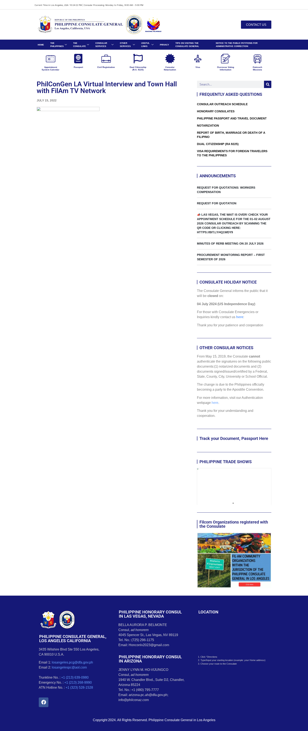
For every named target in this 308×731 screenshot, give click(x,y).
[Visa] (197, 58)
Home (41, 45)
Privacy (164, 45)
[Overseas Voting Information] (225, 58)
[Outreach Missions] (257, 58)
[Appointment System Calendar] (50, 58)
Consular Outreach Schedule (222, 104)
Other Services (125, 44)
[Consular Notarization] (170, 58)
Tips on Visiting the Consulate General (187, 44)
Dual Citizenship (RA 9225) (218, 144)
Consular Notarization (170, 68)
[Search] (267, 84)
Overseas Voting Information (225, 68)
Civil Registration (106, 67)
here (239, 317)
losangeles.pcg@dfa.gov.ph (72, 662)
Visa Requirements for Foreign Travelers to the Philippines (232, 153)
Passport (78, 67)
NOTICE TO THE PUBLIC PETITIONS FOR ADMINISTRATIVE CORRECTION (237, 44)
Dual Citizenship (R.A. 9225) (138, 68)
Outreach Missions (257, 68)
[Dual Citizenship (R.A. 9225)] (138, 58)
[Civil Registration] (106, 58)
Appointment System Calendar (50, 68)
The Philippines (57, 44)
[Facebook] (43, 702)
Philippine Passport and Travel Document (232, 118)
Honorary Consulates (215, 111)
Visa (197, 67)
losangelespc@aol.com (69, 667)
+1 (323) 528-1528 (79, 687)
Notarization (208, 125)
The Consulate (79, 44)
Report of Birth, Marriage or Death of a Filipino (231, 135)
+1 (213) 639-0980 (75, 677)
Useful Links (145, 44)
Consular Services (101, 44)
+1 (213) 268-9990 (78, 682)
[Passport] (78, 58)
